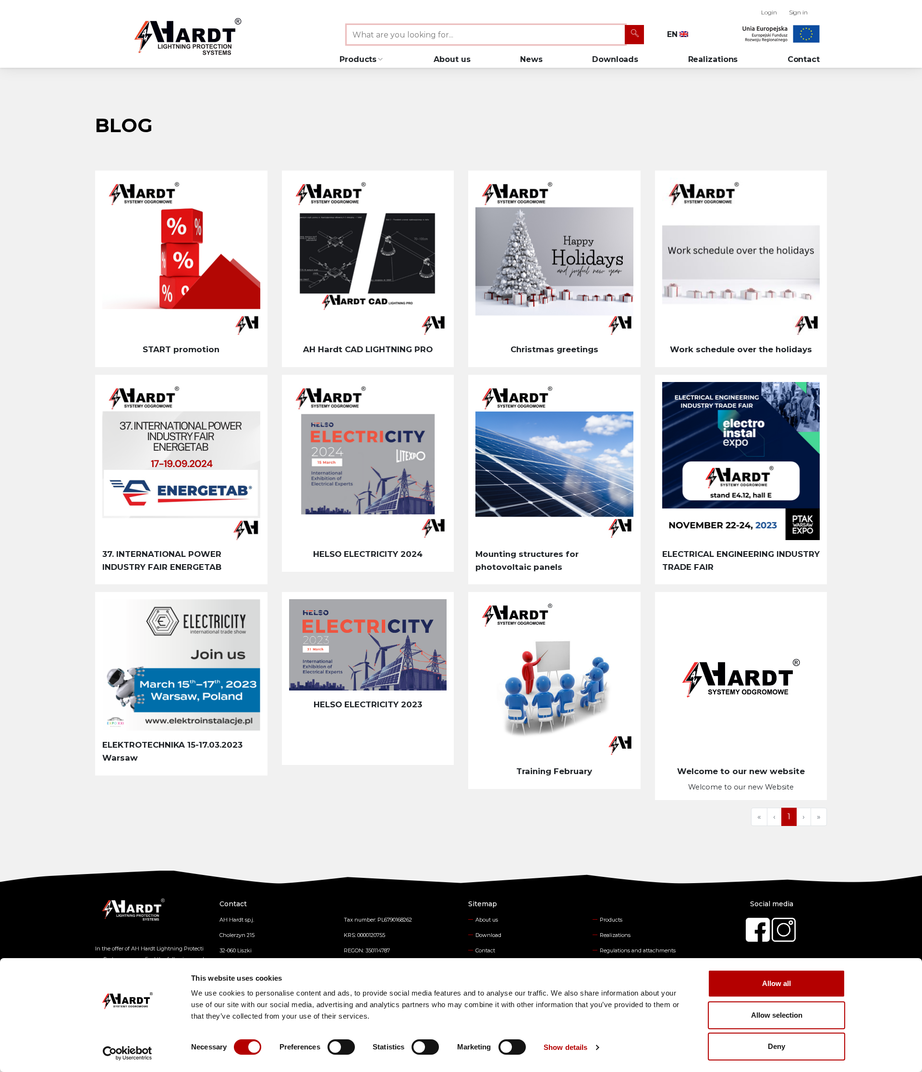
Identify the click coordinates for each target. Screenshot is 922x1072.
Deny (776, 1046)
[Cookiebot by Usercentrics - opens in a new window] (127, 1053)
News (531, 59)
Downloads (615, 59)
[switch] (341, 1047)
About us (452, 59)
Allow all (776, 983)
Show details (565, 1047)
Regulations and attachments (638, 950)
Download (488, 935)
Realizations (713, 59)
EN (673, 34)
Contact (804, 59)
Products (611, 919)
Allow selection (776, 1015)
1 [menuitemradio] (789, 816)
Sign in (798, 12)
